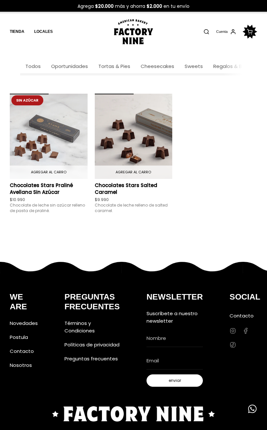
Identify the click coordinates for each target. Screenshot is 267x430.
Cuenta (222, 32)
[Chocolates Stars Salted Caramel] (134, 136)
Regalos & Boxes (233, 66)
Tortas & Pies (114, 66)
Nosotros (21, 365)
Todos (33, 66)
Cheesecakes (157, 66)
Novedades (24, 323)
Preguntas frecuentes (91, 358)
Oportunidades (69, 66)
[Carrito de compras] (250, 31)
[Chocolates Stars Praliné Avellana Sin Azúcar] (49, 136)
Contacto (22, 351)
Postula (19, 337)
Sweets (194, 66)
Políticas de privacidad (91, 344)
